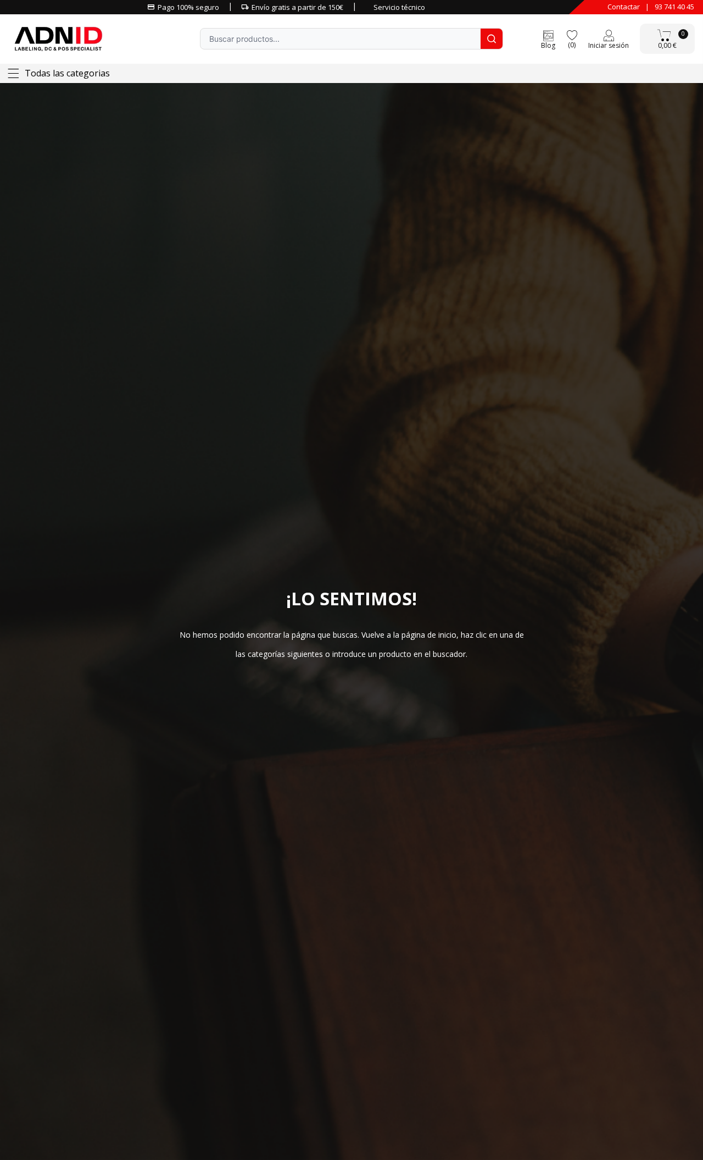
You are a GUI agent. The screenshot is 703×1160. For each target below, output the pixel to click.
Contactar (623, 7)
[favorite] (571, 34)
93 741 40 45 (674, 7)
